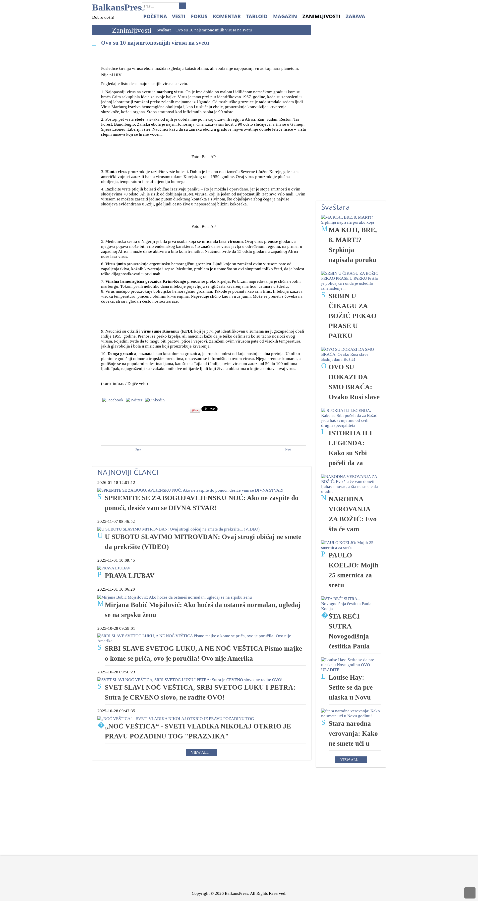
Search (182, 5)
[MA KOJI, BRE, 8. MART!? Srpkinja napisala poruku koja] (351, 219)
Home (101, 30)
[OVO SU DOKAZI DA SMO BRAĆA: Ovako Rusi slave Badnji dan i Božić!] (351, 354)
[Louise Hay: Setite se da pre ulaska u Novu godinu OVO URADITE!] (351, 664)
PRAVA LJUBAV (130, 575)
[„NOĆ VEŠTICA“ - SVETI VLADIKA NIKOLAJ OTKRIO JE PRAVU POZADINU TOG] (175, 718)
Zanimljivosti (131, 30)
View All (200, 752)
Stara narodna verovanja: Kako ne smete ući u (353, 733)
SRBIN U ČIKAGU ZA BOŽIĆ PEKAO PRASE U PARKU (352, 316)
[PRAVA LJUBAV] (113, 567)
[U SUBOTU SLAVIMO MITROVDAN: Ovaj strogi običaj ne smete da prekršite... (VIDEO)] (178, 529)
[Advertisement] (353, 117)
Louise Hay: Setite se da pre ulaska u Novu (351, 687)
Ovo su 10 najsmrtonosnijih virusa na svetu (155, 42)
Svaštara (164, 30)
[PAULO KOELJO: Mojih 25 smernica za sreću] (351, 544)
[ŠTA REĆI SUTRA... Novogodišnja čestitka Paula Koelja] (351, 603)
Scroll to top (470, 893)
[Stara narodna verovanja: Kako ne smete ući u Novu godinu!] (351, 713)
